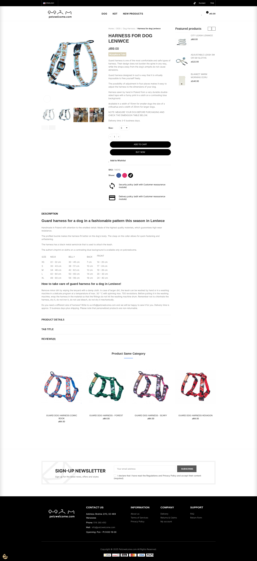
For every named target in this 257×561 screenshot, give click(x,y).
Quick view (74, 373)
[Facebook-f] (185, 3)
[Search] (196, 13)
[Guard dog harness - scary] (151, 387)
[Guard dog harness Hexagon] (195, 387)
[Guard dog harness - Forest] (106, 387)
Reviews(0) (48, 339)
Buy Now (140, 152)
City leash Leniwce (202, 35)
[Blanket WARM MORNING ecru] (182, 81)
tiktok (130, 175)
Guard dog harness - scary (151, 415)
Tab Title (47, 329)
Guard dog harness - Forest (106, 415)
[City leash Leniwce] (182, 42)
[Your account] (192, 13)
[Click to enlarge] (47, 99)
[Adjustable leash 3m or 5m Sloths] (182, 61)
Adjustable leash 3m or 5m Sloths (203, 56)
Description (49, 213)
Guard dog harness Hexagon (195, 415)
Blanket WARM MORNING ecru (199, 75)
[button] (212, 3)
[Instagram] (190, 3)
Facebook (118, 175)
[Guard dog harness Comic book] (61, 387)
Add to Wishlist (118, 160)
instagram (124, 175)
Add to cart (140, 144)
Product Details (52, 319)
